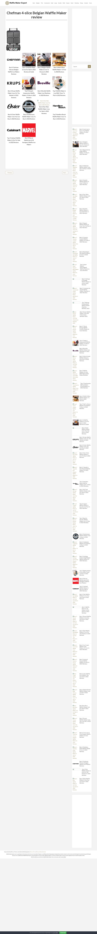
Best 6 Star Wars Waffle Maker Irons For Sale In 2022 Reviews (84, 197)
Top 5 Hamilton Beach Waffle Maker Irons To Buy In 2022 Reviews (84, 484)
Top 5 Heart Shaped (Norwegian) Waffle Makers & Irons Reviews (84, 267)
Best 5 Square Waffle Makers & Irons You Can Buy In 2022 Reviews (85, 225)
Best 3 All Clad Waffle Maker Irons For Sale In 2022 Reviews (84, 492)
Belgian (38, 3)
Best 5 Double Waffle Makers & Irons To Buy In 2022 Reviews (84, 182)
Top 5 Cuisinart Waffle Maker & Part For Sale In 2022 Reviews (83, 589)
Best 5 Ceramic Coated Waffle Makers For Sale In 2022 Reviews (84, 240)
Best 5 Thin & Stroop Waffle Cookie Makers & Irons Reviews (84, 328)
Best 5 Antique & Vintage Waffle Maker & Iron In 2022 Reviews (86, 281)
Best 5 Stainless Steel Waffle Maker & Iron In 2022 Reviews (84, 749)
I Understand (63, 932)
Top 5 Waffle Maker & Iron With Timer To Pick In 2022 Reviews (85, 573)
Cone (90, 3)
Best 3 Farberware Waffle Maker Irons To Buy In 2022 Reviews (84, 536)
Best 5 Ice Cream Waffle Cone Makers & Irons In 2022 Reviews (84, 647)
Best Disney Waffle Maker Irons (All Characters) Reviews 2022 (85, 314)
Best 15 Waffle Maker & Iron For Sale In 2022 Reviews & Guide (84, 422)
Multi (64, 3)
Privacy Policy (39, 851)
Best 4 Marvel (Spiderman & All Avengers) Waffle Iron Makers (84, 581)
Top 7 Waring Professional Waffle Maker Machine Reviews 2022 (86, 305)
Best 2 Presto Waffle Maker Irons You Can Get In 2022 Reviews (85, 720)
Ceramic (86, 3)
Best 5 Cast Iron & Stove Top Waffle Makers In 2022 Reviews (84, 131)
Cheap (81, 3)
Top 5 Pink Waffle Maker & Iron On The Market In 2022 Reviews (86, 772)
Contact (44, 851)
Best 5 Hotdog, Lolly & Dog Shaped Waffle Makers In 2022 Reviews (84, 558)
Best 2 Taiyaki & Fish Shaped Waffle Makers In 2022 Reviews (84, 469)
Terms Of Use (33, 851)
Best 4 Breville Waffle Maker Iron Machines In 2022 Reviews (84, 351)
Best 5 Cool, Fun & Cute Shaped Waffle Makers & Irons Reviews (84, 735)
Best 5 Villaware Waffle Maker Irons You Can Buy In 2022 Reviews (85, 168)
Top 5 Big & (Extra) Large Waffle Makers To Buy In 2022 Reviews (84, 152)
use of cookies (55, 932)
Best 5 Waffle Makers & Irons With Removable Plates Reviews (84, 373)
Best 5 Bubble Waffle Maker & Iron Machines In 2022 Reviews (84, 211)
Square (68, 3)
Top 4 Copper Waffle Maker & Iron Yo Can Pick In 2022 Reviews (84, 506)
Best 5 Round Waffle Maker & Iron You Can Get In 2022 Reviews (85, 618)
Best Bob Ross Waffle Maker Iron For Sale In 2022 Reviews (84, 708)
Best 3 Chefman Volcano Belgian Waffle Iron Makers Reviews (84, 764)
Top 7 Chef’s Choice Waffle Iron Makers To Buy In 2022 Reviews (85, 406)
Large (55, 3)
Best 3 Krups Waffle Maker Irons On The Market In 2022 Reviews (85, 439)
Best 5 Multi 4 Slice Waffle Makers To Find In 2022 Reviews (84, 398)
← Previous (9, 172)
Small (52, 3)
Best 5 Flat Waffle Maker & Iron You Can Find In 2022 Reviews (84, 596)
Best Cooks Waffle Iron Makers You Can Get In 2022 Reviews (84, 676)
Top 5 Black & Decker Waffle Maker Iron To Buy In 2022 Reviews (84, 520)
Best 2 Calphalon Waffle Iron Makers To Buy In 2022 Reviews (84, 544)
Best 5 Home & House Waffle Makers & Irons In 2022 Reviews (84, 662)
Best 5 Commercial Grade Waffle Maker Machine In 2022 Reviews (85, 290)
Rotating (77, 3)
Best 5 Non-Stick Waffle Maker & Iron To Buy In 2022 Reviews (84, 455)
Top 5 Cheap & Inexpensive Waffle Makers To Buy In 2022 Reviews (84, 343)
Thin (42, 3)
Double (60, 3)
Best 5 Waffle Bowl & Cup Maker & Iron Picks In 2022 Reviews (85, 610)
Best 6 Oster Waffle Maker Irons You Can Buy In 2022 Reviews (85, 447)
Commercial (47, 3)
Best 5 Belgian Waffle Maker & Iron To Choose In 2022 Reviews (84, 144)
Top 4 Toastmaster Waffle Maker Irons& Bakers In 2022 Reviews (85, 385)
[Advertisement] (36, 24)
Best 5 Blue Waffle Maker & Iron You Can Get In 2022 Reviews (84, 781)
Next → (65, 172)
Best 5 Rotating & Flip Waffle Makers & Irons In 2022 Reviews (84, 254)
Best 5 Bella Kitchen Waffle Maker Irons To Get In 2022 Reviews (85, 692)
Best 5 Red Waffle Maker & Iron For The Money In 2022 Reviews (84, 633)
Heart (72, 3)
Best (34, 3)
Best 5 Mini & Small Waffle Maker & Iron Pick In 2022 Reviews (84, 358)
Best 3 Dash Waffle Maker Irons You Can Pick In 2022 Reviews (86, 430)
